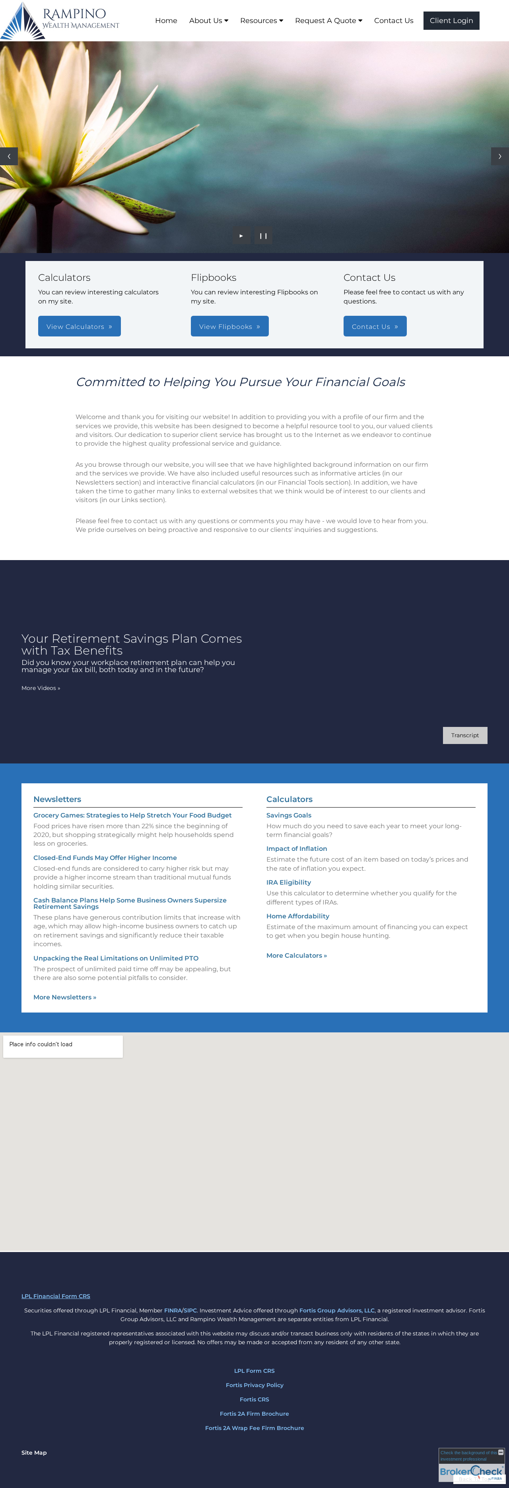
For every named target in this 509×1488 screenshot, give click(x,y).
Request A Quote (325, 20)
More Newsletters (65, 997)
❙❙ (263, 235)
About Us (205, 20)
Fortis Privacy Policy (255, 1385)
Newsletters (57, 799)
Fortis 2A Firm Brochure (254, 1413)
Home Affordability (297, 916)
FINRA (173, 1310)
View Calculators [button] (76, 326)
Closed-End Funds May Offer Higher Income (105, 858)
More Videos (40, 688)
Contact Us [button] (371, 326)
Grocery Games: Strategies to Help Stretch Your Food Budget (132, 815)
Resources (258, 20)
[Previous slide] (9, 156)
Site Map (34, 1452)
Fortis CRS (254, 1399)
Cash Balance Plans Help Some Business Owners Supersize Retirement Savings (130, 903)
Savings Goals (288, 815)
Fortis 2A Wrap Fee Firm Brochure (254, 1428)
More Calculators (296, 955)
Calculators (289, 799)
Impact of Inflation (296, 848)
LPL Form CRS (254, 1370)
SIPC (190, 1310)
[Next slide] (500, 156)
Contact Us (394, 20)
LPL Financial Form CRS (55, 1296)
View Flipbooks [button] (226, 326)
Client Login (451, 20)
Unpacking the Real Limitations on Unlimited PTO (115, 958)
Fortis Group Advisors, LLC (337, 1310)
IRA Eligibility (288, 882)
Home (166, 20)
